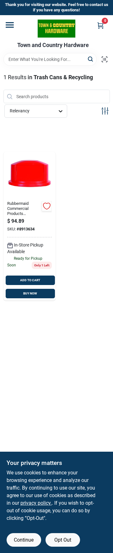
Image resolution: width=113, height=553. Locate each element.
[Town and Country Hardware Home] (56, 29)
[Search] (90, 59)
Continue (24, 540)
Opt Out (62, 540)
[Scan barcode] (104, 59)
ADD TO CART (30, 280)
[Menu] (10, 25)
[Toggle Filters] (105, 111)
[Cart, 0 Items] (100, 25)
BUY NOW (30, 293)
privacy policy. (36, 503)
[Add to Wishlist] (47, 206)
